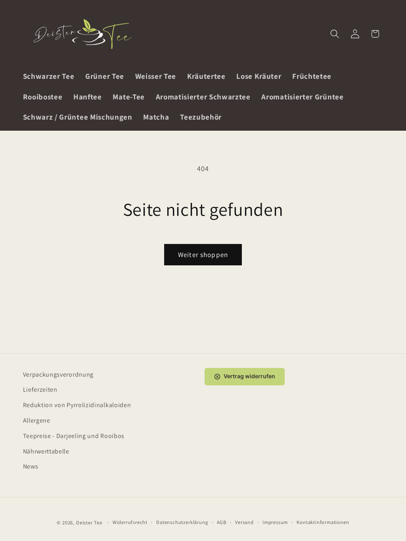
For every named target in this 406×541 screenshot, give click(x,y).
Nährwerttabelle (46, 451)
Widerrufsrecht (130, 522)
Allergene (36, 420)
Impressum (275, 522)
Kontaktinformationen (323, 522)
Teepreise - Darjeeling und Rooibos (73, 436)
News (30, 466)
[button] (335, 34)
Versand (244, 522)
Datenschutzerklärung (182, 522)
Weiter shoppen (203, 254)
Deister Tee (89, 522)
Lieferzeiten (40, 389)
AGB (221, 522)
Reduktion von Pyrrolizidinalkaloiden (77, 405)
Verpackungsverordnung (58, 374)
